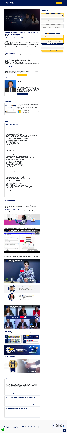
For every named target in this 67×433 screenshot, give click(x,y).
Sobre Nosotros (45, 431)
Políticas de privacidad (59, 431)
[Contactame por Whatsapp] (2, 429)
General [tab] (48, 33)
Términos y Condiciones (52, 431)
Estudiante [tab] (55, 33)
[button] (54, 3)
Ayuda (23, 426)
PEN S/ (40, 427)
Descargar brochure (22, 75)
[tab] (52, 10)
